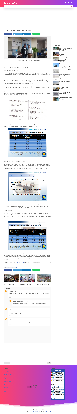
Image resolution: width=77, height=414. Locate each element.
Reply (10, 315)
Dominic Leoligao (20, 262)
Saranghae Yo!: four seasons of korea (57, 378)
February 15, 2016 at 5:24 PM (18, 291)
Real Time (57, 399)
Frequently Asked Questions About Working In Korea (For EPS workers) (65, 59)
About (37, 409)
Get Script (54, 399)
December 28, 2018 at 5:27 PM (19, 319)
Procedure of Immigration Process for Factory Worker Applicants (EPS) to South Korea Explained (66, 76)
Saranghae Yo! (58, 383)
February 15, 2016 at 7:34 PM (26, 301)
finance (9, 267)
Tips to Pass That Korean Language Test (64, 93)
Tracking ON (61, 399)
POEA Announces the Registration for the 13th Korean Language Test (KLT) (65, 65)
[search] (71, 7)
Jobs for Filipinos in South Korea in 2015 (64, 53)
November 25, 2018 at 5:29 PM (19, 309)
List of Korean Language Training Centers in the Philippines (64, 83)
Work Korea (37, 6)
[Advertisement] (36, 18)
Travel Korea (28, 6)
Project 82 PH (20, 6)
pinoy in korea (14, 267)
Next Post (49, 362)
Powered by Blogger (9, 394)
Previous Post (7, 362)
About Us (12, 6)
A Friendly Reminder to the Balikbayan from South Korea (43, 283)
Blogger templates (47, 411)
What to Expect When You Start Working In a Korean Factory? (27, 283)
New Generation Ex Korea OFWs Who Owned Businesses (11, 283)
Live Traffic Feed (58, 370)
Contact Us (45, 6)
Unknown (11, 291)
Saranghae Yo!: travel (55, 373)
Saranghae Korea (17, 301)
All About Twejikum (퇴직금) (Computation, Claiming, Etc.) (65, 70)
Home (6, 6)
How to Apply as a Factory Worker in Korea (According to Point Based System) (65, 48)
